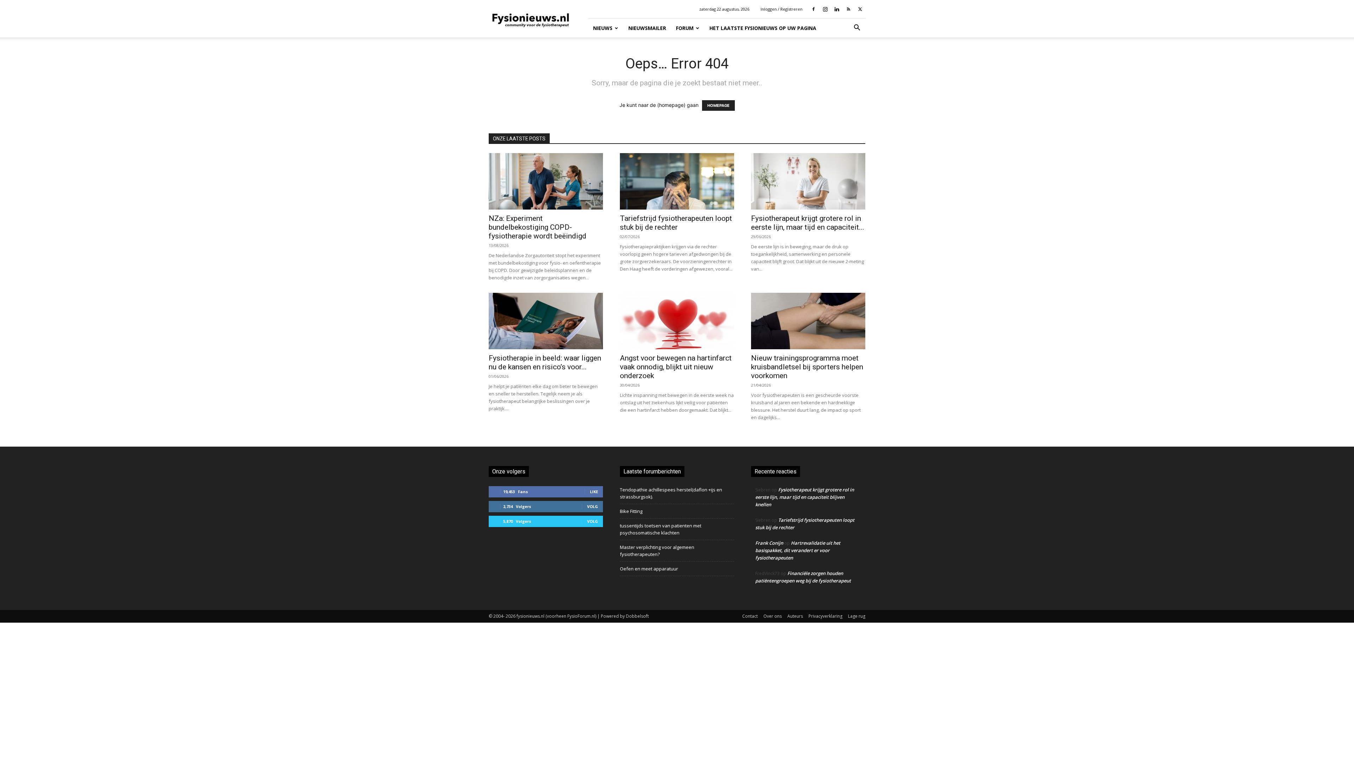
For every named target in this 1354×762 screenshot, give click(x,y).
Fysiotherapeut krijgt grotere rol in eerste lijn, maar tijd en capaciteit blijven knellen (804, 497)
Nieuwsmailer (647, 28)
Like (594, 491)
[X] (860, 9)
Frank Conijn (769, 543)
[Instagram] (825, 9)
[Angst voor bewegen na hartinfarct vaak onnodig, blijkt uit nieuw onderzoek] (677, 321)
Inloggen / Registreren (782, 9)
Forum (685, 28)
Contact (750, 616)
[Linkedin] (836, 9)
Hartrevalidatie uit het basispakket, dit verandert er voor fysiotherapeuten (797, 550)
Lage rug (856, 616)
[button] (856, 28)
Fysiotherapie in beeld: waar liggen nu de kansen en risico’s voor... (545, 362)
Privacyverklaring (825, 616)
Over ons (772, 616)
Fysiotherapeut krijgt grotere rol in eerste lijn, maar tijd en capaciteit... (807, 222)
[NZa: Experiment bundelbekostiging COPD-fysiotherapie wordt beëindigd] (546, 181)
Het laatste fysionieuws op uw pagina (762, 28)
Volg (592, 506)
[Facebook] (813, 9)
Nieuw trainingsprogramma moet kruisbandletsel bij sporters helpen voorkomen (807, 367)
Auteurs (795, 616)
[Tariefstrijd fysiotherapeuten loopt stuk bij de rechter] (677, 181)
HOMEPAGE (718, 105)
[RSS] (848, 9)
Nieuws (602, 28)
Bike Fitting (631, 511)
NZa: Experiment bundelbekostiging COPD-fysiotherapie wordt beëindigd (537, 227)
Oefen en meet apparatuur (649, 569)
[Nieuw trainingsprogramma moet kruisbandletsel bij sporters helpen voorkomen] (808, 321)
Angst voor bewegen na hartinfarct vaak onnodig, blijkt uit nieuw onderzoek (676, 367)
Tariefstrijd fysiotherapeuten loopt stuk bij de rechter (676, 222)
